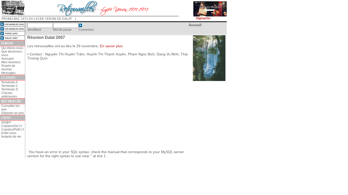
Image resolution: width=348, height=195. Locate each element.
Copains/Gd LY (11, 126)
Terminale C (9, 86)
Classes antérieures (9, 94)
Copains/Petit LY (12, 129)
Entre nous (8, 133)
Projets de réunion (8, 67)
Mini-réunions (10, 62)
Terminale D (9, 89)
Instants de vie (11, 136)
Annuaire (7, 58)
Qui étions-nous (12, 48)
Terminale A (9, 82)
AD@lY (6, 122)
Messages (8, 73)
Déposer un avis (12, 113)
